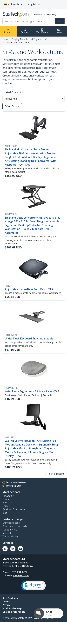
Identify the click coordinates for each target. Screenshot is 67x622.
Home (5, 39)
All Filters (13, 106)
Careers (6, 505)
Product (8, 32)
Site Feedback (10, 598)
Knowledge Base (11, 522)
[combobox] (33, 99)
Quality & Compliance (13, 509)
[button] (62, 99)
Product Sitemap (12, 608)
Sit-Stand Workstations (15, 42)
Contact (6, 499)
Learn (59, 32)
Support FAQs (9, 529)
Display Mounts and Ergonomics (29, 39)
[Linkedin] (12, 548)
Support (25, 32)
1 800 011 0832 (21, 575)
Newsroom (8, 495)
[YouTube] (20, 548)
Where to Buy (13, 485)
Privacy (6, 605)
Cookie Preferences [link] (14, 611)
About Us (7, 502)
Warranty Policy (10, 536)
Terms (6, 601)
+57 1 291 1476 (18, 572)
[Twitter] (5, 548)
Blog (4, 512)
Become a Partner (16, 482)
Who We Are (42, 32)
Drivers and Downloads (14, 526)
